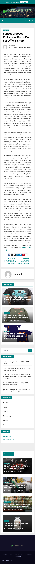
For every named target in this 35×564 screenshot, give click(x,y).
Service (6, 482)
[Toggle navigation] (32, 20)
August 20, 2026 (11, 509)
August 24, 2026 (11, 471)
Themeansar (17, 556)
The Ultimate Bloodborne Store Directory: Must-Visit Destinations (17, 299)
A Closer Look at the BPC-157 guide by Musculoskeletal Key (17, 525)
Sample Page (9, 560)
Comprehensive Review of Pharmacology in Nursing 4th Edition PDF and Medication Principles (17, 376)
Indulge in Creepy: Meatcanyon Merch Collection (23, 261)
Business (6, 402)
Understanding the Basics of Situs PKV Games (17, 467)
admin (13, 45)
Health (5, 407)
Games (5, 411)
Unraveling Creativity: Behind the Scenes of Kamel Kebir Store (14, 336)
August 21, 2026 (11, 490)
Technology (7, 416)
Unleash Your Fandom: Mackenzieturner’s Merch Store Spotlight (17, 317)
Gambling (7, 463)
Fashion (5, 420)
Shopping (5, 30)
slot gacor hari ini (8, 440)
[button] (26, 20)
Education (7, 501)
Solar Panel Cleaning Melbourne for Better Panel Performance (15, 487)
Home (2, 560)
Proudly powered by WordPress (10, 554)
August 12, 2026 (11, 528)
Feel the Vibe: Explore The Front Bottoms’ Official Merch (11, 261)
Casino (5, 425)
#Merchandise (26, 48)
